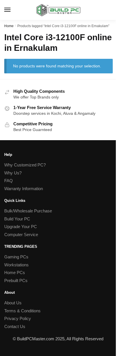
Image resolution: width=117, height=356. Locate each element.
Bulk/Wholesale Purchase (28, 210)
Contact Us (14, 326)
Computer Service (21, 234)
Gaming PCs (16, 256)
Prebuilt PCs (16, 280)
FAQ (8, 180)
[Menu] (12, 10)
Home (9, 26)
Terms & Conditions (22, 310)
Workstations (16, 264)
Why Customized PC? (25, 164)
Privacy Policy (17, 318)
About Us (13, 302)
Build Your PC (17, 218)
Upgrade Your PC (20, 226)
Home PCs (14, 272)
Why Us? (13, 172)
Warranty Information (23, 188)
